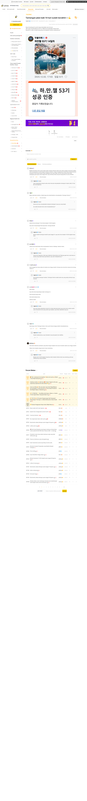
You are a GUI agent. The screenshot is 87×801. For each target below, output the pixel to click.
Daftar (75, 140)
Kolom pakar (55, 9)
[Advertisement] (52, 146)
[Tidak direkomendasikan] (33, 177)
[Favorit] (36, 370)
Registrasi (74, 159)
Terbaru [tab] (39, 164)
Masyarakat (30, 9)
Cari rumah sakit (10, 9)
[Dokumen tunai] (5, 5)
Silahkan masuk (16, 24)
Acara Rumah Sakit (21, 9)
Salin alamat (75, 24)
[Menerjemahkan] (76, 17)
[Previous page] (39, 487)
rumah (3, 9)
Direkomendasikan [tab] (32, 164)
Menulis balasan (43, 176)
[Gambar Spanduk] (52, 123)
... (61, 487)
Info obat (48, 9)
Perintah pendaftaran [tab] (47, 164)
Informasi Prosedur (39, 9)
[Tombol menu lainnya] (77, 17)
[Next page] (64, 487)
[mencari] (48, 6)
